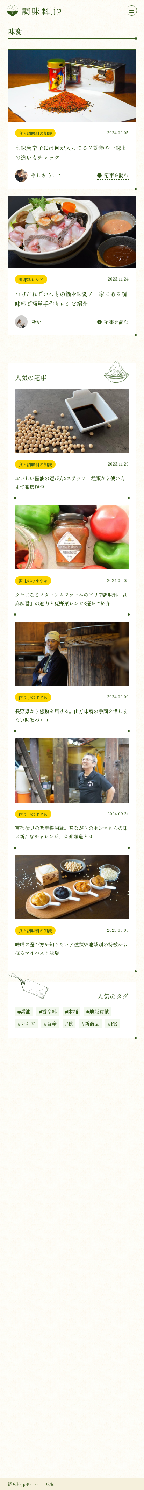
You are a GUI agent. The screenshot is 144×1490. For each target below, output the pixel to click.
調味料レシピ (31, 279)
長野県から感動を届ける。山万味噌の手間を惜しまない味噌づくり (71, 715)
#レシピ (26, 1023)
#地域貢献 (97, 1011)
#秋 (69, 1023)
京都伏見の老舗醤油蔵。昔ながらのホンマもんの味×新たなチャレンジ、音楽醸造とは (71, 832)
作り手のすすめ (33, 697)
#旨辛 (50, 1023)
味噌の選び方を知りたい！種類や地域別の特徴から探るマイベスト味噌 (71, 949)
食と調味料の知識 (35, 133)
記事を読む (116, 175)
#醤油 (23, 1011)
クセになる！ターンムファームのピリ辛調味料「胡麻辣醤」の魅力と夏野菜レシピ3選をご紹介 (71, 599)
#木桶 (71, 1011)
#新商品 (90, 1023)
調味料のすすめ (33, 581)
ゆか (36, 321)
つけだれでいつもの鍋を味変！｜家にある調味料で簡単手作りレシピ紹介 (71, 299)
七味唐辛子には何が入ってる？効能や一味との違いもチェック (71, 152)
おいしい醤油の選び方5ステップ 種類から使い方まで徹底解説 (70, 482)
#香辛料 (48, 1011)
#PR (112, 1023)
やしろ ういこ (46, 175)
